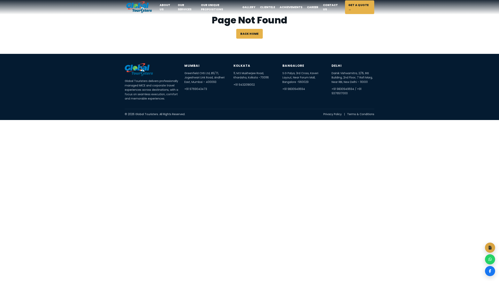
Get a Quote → (358, 7)
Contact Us (330, 7)
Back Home (249, 34)
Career (312, 7)
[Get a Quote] (490, 248)
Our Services (184, 7)
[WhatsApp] (490, 259)
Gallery (248, 7)
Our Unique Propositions (212, 7)
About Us (165, 7)
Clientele (267, 7)
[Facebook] (490, 271)
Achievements (291, 7)
